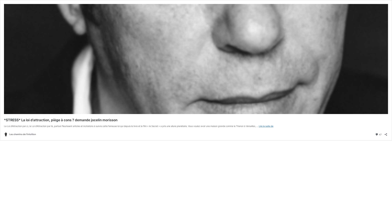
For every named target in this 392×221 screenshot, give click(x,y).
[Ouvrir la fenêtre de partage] (386, 133)
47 (380, 134)
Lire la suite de (266, 126)
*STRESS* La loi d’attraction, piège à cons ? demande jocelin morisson (60, 120)
